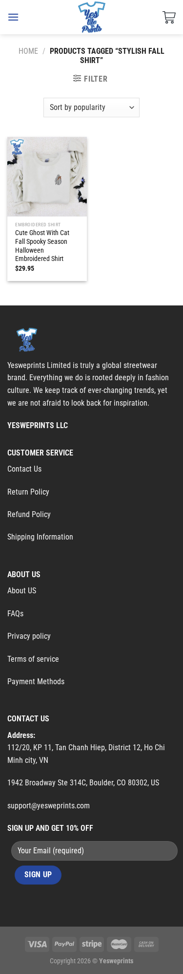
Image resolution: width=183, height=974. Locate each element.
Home (28, 51)
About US (21, 590)
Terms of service (33, 659)
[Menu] (13, 17)
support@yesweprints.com (48, 805)
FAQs (15, 613)
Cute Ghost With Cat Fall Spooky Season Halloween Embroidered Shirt (42, 245)
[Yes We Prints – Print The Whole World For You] (91, 17)
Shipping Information (40, 536)
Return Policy (28, 492)
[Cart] (169, 17)
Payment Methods (35, 681)
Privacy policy (29, 636)
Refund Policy (29, 514)
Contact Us (24, 469)
